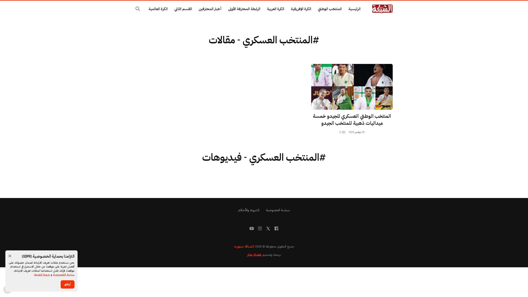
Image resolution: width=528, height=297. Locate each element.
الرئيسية (354, 9)
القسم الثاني (183, 9)
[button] (9, 256)
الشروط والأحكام (248, 210)
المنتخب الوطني (330, 9)
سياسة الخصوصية (63, 275)
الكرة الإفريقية (301, 9)
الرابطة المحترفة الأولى (244, 9)
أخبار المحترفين (210, 9)
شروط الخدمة (42, 275)
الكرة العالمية (158, 9)
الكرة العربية (275, 9)
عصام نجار (254, 255)
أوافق (67, 284)
